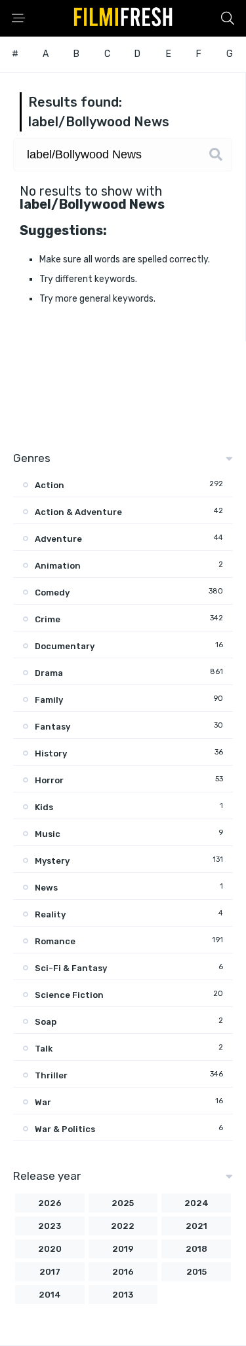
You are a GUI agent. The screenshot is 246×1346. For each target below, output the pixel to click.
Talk (43, 1049)
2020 (50, 1249)
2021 (196, 1226)
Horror (49, 780)
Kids (44, 807)
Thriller (51, 1075)
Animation (58, 566)
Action (49, 485)
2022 (122, 1226)
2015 (196, 1272)
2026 (50, 1203)
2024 (196, 1203)
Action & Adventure (78, 512)
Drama (49, 673)
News (46, 888)
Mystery (52, 861)
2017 (49, 1272)
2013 (122, 1295)
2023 (49, 1226)
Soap (45, 1022)
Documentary (64, 646)
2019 (123, 1249)
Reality (50, 914)
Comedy (52, 592)
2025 (123, 1203)
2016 (123, 1272)
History (51, 753)
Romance (55, 941)
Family (49, 700)
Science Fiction (69, 995)
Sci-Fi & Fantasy (71, 968)
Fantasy (52, 727)
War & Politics (65, 1129)
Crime (47, 619)
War (43, 1102)
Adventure (58, 539)
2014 (50, 1295)
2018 (196, 1249)
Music (47, 834)
